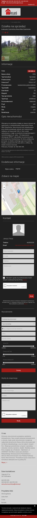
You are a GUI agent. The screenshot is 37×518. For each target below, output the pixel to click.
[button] (18, 319)
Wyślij (31, 296)
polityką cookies (27, 512)
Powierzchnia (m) (8, 359)
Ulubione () (31, 4)
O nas (3, 499)
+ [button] (4, 184)
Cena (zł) (5, 343)
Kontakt (3, 502)
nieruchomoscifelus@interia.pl (14, 3)
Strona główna (5, 22)
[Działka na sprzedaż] (18, 48)
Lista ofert (4, 496)
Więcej (3, 462)
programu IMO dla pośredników (16, 157)
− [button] (4, 187)
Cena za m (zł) (7, 351)
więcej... (25, 280)
